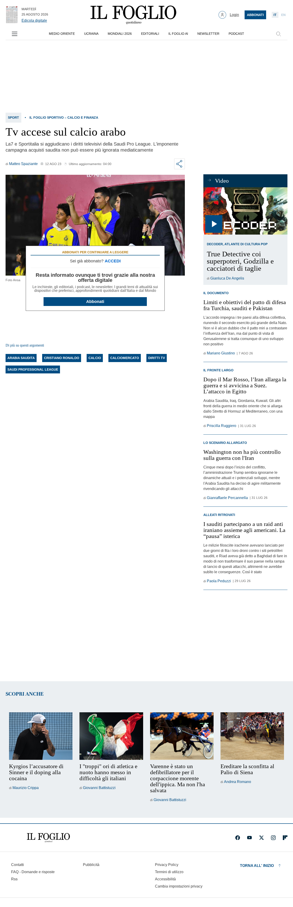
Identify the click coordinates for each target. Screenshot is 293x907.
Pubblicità (91, 865)
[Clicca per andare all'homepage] (48, 837)
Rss (14, 879)
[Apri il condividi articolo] (179, 164)
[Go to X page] (261, 837)
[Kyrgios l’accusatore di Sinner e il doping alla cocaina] (40, 736)
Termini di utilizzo (169, 872)
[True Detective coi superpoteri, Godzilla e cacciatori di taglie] (245, 211)
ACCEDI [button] (113, 261)
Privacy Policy (166, 865)
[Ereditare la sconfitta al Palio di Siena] (252, 736)
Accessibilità (165, 879)
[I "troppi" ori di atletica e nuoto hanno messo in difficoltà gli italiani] (111, 736)
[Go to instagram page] (273, 837)
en (283, 15)
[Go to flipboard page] (285, 837)
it (275, 15)
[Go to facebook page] (237, 837)
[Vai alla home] (133, 15)
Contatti (17, 865)
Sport (13, 117)
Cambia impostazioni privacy (178, 886)
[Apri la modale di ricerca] (278, 33)
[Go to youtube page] (249, 837)
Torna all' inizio (257, 866)
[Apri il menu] (14, 33)
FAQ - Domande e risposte (33, 872)
